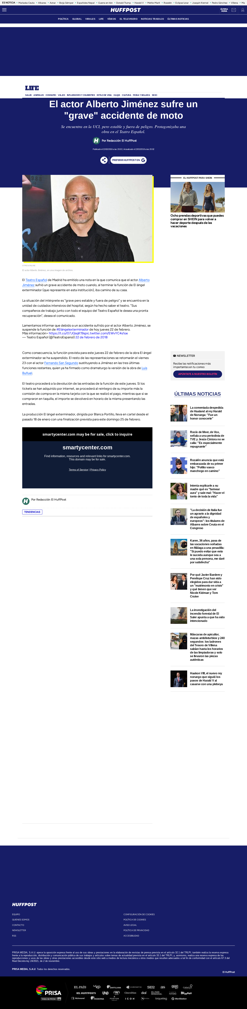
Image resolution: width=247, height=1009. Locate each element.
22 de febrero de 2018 (91, 337)
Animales (38, 95)
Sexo (154, 95)
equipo (16, 914)
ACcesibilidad (131, 936)
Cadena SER (151, 987)
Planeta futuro (171, 992)
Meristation (179, 998)
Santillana (116, 987)
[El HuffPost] (125, 10)
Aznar (53, 2)
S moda (146, 998)
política (63, 19)
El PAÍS (82, 987)
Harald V (139, 2)
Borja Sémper (66, 2)
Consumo (51, 95)
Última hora (224, 10)
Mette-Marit (153, 2)
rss (14, 936)
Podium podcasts (115, 998)
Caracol (188, 987)
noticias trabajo (152, 19)
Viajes (61, 95)
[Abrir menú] (4, 10)
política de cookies (135, 919)
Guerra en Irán (105, 2)
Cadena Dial (145, 992)
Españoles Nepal (86, 2)
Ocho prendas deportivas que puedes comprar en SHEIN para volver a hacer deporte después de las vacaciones (197, 221)
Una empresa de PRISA (50, 990)
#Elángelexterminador (72, 329)
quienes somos (20, 919)
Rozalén (168, 2)
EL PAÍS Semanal (158, 992)
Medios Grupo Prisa (50, 999)
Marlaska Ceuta (26, 2)
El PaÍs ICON (131, 998)
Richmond (80, 998)
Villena (234, 2)
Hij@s (117, 95)
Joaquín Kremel (200, 2)
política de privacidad (136, 930)
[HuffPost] (24, 903)
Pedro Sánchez (219, 2)
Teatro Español (36, 280)
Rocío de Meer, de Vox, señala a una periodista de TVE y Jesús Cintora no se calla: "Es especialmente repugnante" (207, 439)
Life (32, 88)
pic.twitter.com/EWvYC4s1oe (106, 333)
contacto (18, 925)
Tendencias (32, 512)
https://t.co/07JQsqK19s (67, 333)
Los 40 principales (99, 987)
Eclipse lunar (182, 2)
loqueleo (162, 998)
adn (174, 987)
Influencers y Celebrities (81, 95)
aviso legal (130, 925)
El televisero (129, 19)
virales (90, 19)
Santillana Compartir (136, 987)
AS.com (163, 987)
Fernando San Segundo (61, 363)
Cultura (126, 95)
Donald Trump (123, 2)
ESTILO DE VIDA (104, 95)
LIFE (101, 19)
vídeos (111, 19)
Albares (42, 2)
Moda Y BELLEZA (141, 95)
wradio (117, 992)
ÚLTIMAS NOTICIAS (178, 19)
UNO (107, 992)
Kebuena (184, 992)
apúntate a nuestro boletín (197, 374)
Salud (28, 95)
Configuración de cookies (139, 914)
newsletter (19, 930)
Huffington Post (87, 992)
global (77, 19)
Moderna (97, 998)
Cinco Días (131, 992)
